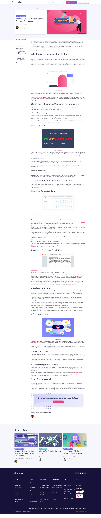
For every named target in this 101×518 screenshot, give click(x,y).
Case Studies (47, 2)
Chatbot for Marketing (33, 484)
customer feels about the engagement (48, 175)
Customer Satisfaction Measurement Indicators (20, 46)
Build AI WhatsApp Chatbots (67, 486)
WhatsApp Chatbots (18, 487)
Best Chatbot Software (68, 498)
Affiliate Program (79, 483)
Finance (53, 497)
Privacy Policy (61, 508)
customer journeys (54, 225)
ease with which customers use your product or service (54, 161)
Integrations (16, 497)
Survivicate (60, 150)
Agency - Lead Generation (57, 487)
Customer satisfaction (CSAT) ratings (39, 115)
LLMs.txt (16, 501)
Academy (42, 497)
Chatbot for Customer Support (33, 502)
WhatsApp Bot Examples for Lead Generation (69, 490)
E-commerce (54, 494)
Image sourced (34, 212)
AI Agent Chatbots (17, 485)
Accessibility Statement (69, 508)
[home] (17, 2)
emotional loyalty (50, 347)
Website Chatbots (17, 490)
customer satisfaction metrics (53, 47)
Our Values (37, 508)
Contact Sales (31, 508)
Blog (41, 483)
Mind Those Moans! (19, 62)
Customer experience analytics (46, 368)
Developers (42, 501)
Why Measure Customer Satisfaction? (20, 43)
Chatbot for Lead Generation (32, 493)
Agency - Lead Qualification (57, 485)
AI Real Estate (54, 490)
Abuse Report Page (46, 508)
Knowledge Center (43, 494)
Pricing (52, 2)
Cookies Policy (78, 508)
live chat (83, 222)
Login (63, 2)
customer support (71, 284)
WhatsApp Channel (44, 490)
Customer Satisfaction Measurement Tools (19, 49)
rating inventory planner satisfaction (39, 309)
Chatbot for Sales (32, 487)
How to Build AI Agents (68, 483)
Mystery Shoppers (21, 58)
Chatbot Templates (44, 499)
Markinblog (60, 90)
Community (42, 492)
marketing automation (44, 98)
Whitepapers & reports (44, 485)
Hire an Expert (78, 485)
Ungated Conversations (44, 487)
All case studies (55, 483)
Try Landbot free (58, 401)
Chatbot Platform (17, 494)
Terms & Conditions (54, 508)
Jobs (41, 508)
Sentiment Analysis (21, 57)
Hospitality (54, 499)
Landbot (59, 339)
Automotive (54, 492)
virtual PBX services (37, 342)
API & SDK (16, 492)
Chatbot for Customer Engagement (33, 498)
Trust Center (84, 508)
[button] (27, 2)
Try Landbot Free (71, 2)
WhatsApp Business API (68, 496)
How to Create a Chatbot (68, 493)
